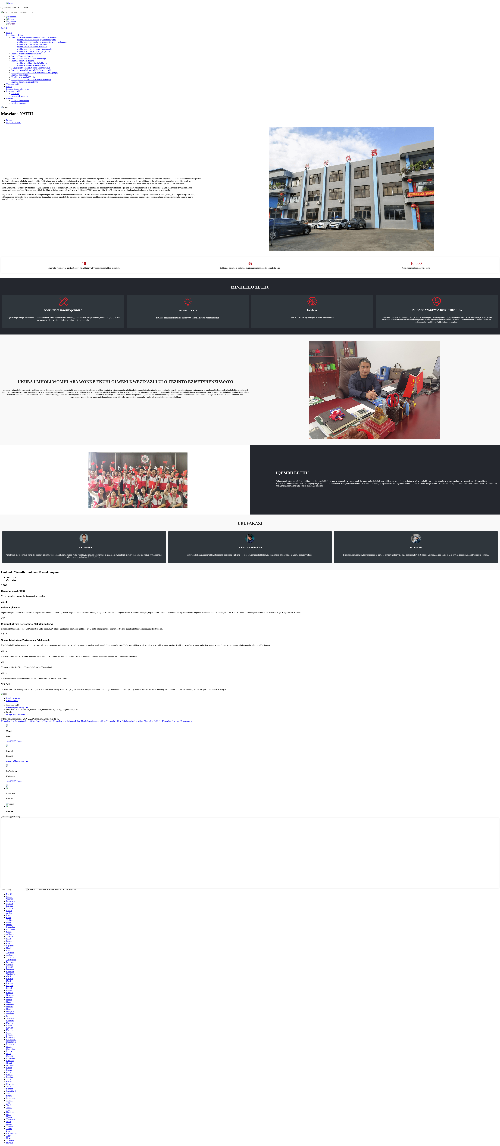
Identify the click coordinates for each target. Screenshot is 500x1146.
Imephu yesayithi (13, 698)
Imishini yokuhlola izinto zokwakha (26, 54)
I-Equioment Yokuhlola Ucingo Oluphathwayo (30, 68)
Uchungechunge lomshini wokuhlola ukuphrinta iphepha (34, 72)
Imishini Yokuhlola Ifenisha (22, 61)
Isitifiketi (15, 93)
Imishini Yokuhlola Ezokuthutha (24, 82)
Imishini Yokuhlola (44, 721)
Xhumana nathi (12, 84)
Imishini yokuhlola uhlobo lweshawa (32, 47)
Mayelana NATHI (13, 91)
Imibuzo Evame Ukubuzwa (17, 89)
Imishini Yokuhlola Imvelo (22, 56)
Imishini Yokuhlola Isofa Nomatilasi (31, 65)
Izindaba (9, 98)
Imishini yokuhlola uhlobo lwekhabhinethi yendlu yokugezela (42, 42)
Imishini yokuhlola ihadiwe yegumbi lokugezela (36, 40)
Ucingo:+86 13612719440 (17, 714)
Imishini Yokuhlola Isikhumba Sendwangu (28, 58)
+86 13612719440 (13, 741)
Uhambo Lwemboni (19, 96)
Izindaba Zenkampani (20, 101)
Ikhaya (9, 33)
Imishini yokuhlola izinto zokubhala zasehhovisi (31, 70)
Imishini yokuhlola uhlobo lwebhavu (32, 44)
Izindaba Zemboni (18, 103)
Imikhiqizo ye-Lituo (14, 35)
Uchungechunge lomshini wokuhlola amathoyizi (31, 79)
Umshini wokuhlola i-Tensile (23, 77)
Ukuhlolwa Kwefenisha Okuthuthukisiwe (18, 721)
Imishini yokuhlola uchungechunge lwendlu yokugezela (34, 37)
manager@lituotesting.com (17, 707)
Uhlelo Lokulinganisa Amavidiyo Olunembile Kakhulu (138, 721)
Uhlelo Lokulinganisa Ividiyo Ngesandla (98, 721)
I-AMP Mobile (12, 700)
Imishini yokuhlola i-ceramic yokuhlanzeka (34, 49)
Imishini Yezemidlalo (20, 75)
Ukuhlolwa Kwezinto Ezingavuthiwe (177, 721)
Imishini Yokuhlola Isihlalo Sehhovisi (32, 63)
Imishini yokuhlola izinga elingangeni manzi (35, 51)
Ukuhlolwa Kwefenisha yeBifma (66, 721)
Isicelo (9, 86)
